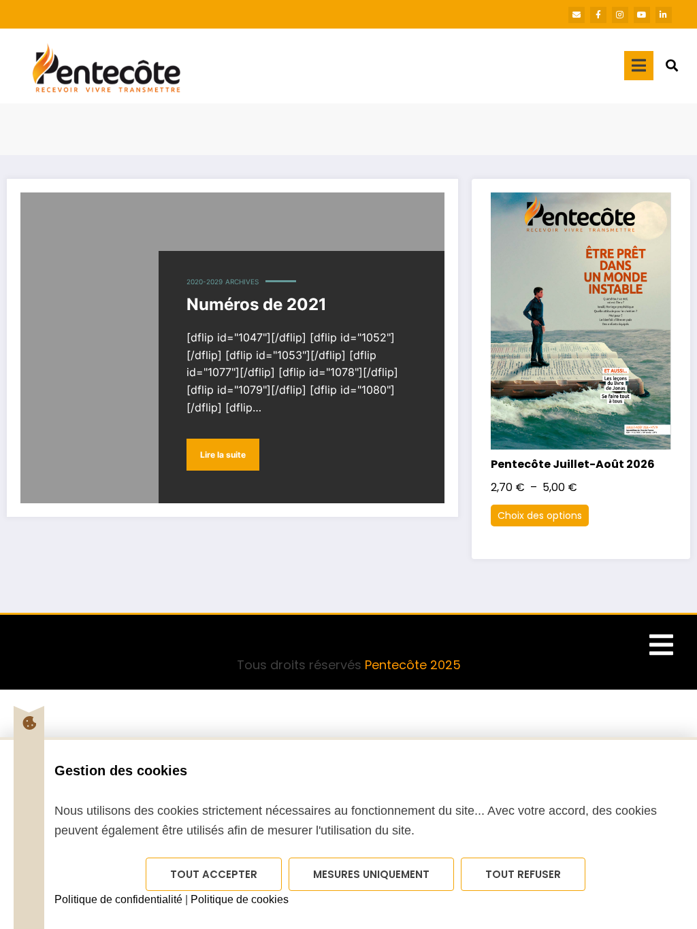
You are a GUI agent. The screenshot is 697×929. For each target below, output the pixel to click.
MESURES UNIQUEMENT (371, 874)
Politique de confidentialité (118, 899)
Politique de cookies (240, 899)
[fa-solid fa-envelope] (576, 15)
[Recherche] (672, 65)
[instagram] (620, 15)
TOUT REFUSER (523, 874)
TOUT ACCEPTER (213, 874)
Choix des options (540, 515)
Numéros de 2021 (257, 304)
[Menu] (638, 65)
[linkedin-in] (663, 15)
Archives (242, 281)
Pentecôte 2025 (413, 664)
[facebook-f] (598, 15)
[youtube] (642, 15)
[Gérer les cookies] (29, 723)
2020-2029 (205, 281)
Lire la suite (223, 455)
